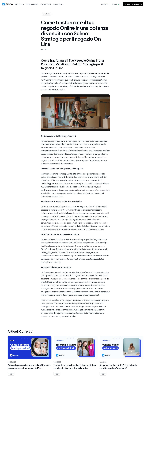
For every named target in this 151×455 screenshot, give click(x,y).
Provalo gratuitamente (133, 4)
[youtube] (145, 444)
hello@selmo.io (137, 400)
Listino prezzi (46, 4)
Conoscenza (57, 4)
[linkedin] (136, 444)
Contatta (104, 4)
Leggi (10, 374)
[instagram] (140, 444)
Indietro (47, 14)
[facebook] (132, 444)
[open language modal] (119, 4)
